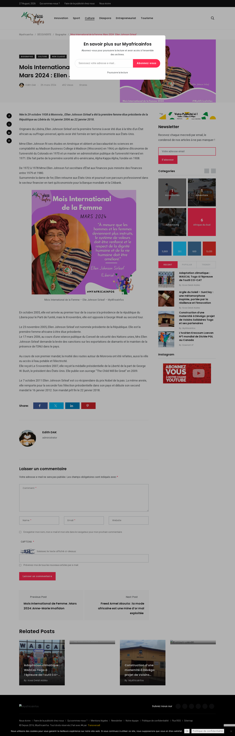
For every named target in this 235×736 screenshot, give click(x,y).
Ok (186, 730)
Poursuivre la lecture (117, 72)
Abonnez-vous (146, 63)
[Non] (231, 731)
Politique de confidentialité (208, 730)
